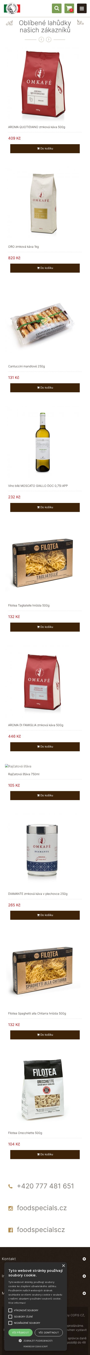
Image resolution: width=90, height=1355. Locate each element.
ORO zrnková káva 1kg (23, 246)
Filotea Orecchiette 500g (25, 1133)
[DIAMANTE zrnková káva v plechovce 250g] (42, 850)
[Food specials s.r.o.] (12, 8)
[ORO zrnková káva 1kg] (42, 203)
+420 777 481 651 (45, 1186)
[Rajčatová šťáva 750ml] (18, 766)
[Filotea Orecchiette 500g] (42, 1089)
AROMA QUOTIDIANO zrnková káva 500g (36, 127)
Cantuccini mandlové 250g (26, 366)
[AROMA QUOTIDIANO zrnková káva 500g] (42, 83)
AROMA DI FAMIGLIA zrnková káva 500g (35, 725)
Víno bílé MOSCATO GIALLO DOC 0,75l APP (38, 485)
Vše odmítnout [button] (49, 1332)
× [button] (63, 1265)
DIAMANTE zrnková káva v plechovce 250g (37, 893)
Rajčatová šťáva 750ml (23, 774)
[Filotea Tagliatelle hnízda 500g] (42, 562)
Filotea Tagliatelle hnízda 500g (28, 605)
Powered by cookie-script (35, 1346)
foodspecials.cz (42, 1208)
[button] (35, 1340)
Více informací (17, 1302)
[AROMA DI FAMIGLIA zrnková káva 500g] (42, 682)
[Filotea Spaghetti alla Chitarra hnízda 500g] (42, 970)
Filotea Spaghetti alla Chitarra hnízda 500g (37, 1013)
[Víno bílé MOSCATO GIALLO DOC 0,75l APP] (42, 442)
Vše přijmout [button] (20, 1332)
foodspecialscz (41, 1229)
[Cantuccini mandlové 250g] (42, 323)
